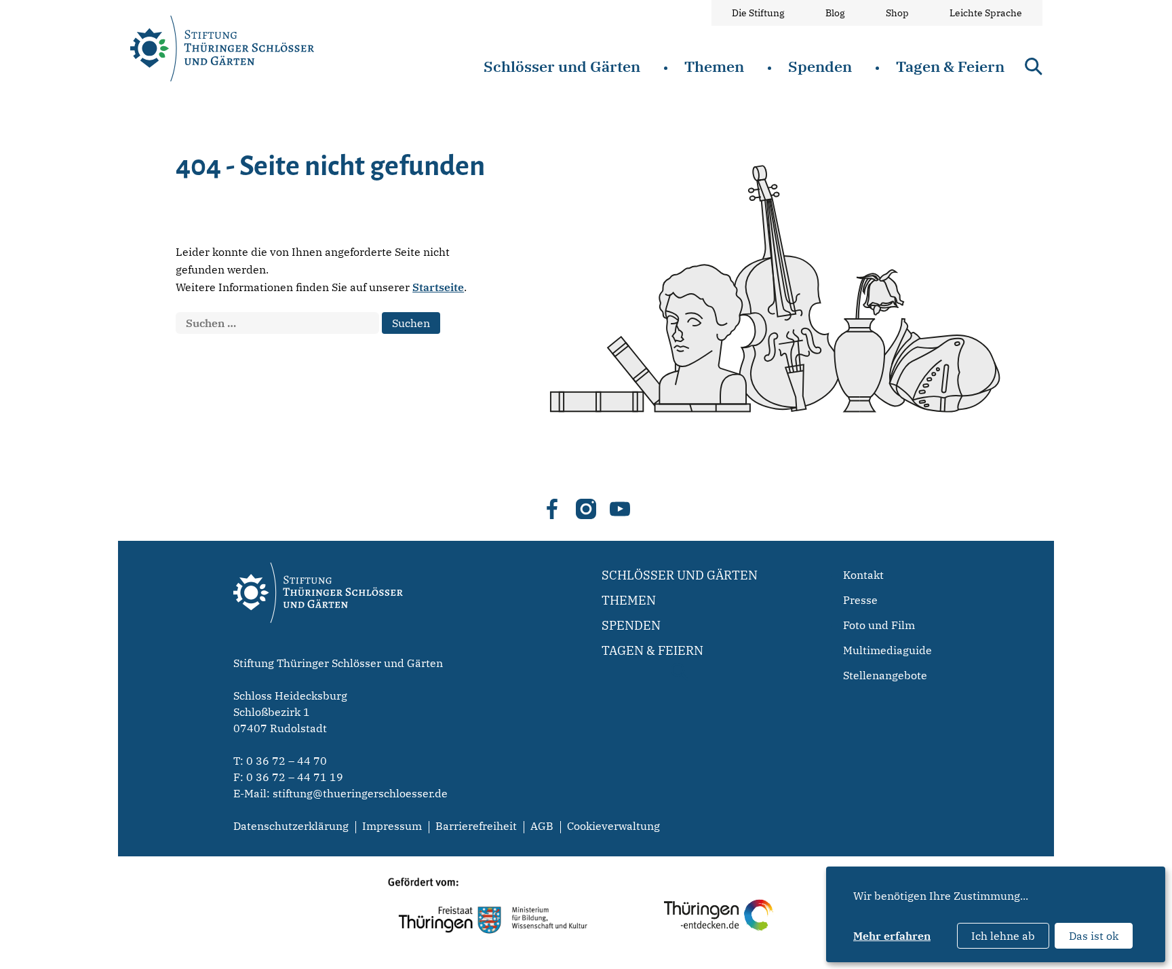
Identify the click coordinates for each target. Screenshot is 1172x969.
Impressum (392, 826)
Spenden (820, 66)
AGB (541, 826)
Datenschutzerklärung (291, 826)
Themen (714, 66)
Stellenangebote (885, 675)
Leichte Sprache (986, 13)
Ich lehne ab (1003, 936)
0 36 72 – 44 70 (286, 760)
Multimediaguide (887, 650)
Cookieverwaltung (613, 826)
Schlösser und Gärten (562, 66)
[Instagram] (586, 509)
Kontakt (863, 575)
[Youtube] (620, 509)
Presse (860, 600)
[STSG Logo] (318, 646)
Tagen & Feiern (950, 66)
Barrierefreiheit (476, 826)
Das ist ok (1093, 936)
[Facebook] (552, 509)
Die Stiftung (758, 13)
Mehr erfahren (892, 936)
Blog (835, 13)
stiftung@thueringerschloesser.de (360, 793)
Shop (897, 13)
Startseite (438, 287)
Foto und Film (879, 625)
